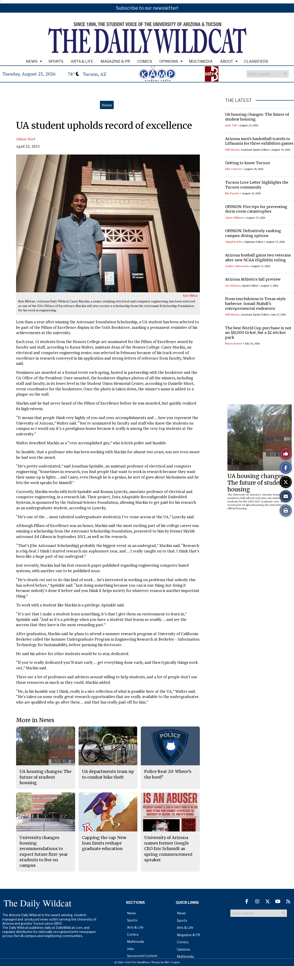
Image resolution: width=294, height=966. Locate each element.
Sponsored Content (142, 956)
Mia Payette (232, 193)
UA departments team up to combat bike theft (108, 774)
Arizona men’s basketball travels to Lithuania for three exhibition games (259, 141)
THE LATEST (238, 100)
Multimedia (201, 61)
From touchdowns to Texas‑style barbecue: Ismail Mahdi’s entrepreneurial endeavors (255, 303)
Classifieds (256, 61)
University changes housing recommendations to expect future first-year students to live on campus (44, 851)
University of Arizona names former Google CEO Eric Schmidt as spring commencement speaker (168, 848)
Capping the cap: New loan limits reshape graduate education (104, 843)
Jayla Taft (231, 125)
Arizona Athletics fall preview (253, 279)
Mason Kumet (233, 343)
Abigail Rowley (234, 241)
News (31, 61)
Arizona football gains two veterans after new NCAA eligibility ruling (258, 257)
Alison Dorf (25, 138)
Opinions (168, 61)
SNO (167, 962)
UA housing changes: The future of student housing (256, 483)
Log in (176, 962)
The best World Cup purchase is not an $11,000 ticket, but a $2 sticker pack (258, 333)
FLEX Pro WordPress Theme (143, 962)
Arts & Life (82, 61)
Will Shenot (232, 149)
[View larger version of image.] (108, 223)
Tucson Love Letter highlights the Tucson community (256, 184)
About (226, 61)
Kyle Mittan (190, 295)
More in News (35, 720)
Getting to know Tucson (247, 163)
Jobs (130, 949)
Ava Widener (233, 285)
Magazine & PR (115, 61)
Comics (144, 61)
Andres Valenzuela (237, 266)
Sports (55, 61)
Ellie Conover (233, 169)
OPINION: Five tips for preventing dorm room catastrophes (256, 209)
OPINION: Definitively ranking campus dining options (253, 233)
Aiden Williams (234, 217)
